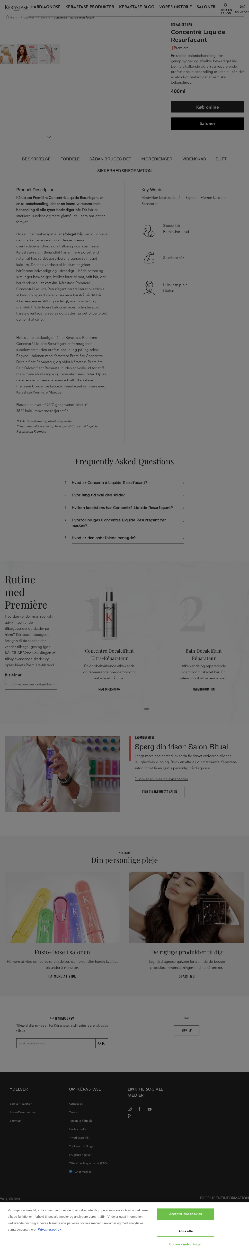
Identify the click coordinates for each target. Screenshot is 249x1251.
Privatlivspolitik (49, 1229)
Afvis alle (185, 1231)
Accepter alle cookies (185, 1214)
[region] (124, 1226)
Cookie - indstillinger (185, 1244)
